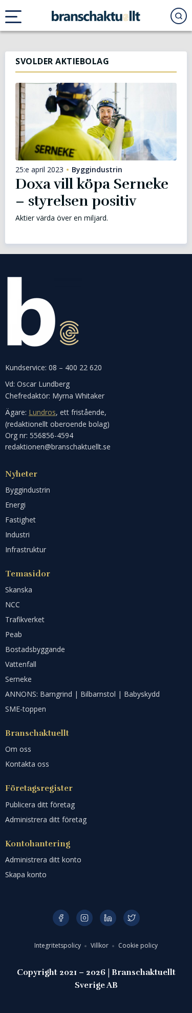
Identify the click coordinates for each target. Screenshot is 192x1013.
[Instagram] (84, 918)
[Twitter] (131, 918)
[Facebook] (61, 918)
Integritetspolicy (58, 945)
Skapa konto (26, 874)
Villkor (100, 945)
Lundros (42, 412)
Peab (13, 634)
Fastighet (20, 519)
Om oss (18, 749)
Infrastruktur (25, 549)
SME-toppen (25, 709)
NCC (12, 604)
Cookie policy (138, 945)
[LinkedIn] (108, 918)
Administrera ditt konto (43, 859)
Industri (17, 534)
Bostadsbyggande (35, 649)
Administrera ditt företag (46, 819)
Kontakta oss (27, 764)
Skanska (18, 589)
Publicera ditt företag (40, 804)
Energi (15, 505)
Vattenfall (20, 664)
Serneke (18, 679)
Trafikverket (25, 619)
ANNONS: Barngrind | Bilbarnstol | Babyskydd (82, 694)
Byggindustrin (97, 170)
